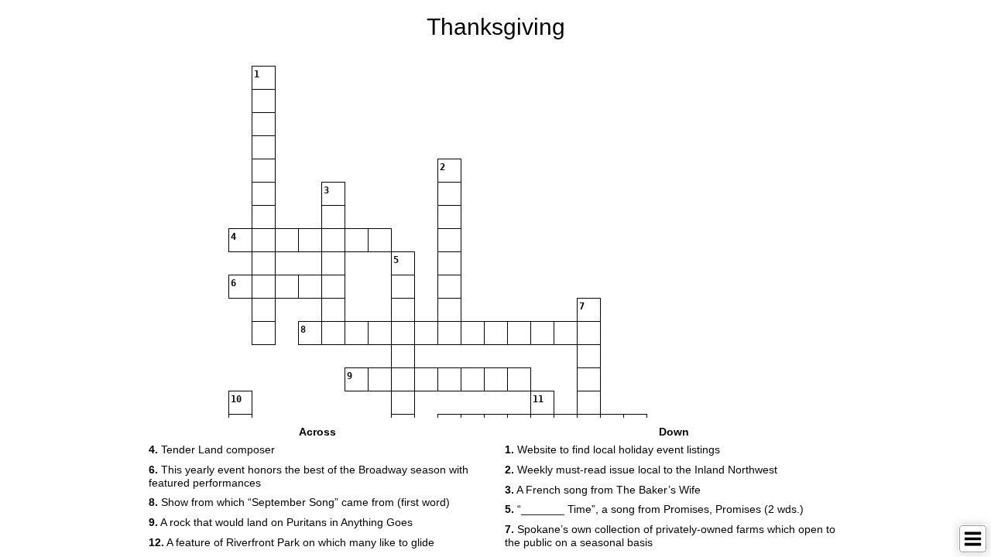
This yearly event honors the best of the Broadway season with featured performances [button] (308, 476)
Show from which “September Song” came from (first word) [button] (299, 502)
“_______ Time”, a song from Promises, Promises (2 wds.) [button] (654, 509)
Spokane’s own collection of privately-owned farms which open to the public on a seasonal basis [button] (670, 535)
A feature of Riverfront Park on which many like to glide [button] (291, 542)
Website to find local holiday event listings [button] (612, 449)
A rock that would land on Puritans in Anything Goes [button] (281, 522)
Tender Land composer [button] (212, 449)
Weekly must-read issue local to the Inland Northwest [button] (641, 469)
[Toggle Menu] (972, 538)
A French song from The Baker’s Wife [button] (603, 490)
